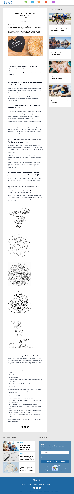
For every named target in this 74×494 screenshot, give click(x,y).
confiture (40, 419)
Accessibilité (46, 491)
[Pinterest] (37, 488)
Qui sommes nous (54, 491)
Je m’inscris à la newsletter (55, 461)
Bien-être (23, 484)
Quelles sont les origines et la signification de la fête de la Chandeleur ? (24, 64)
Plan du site (39, 491)
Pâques (36, 155)
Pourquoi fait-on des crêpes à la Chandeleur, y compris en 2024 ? (23, 66)
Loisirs (29, 484)
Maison (35, 484)
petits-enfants (29, 190)
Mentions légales (19, 491)
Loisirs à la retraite (14, 6)
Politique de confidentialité (30, 491)
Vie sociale (41, 484)
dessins (30, 197)
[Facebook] (34, 488)
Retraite (48, 484)
